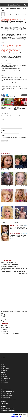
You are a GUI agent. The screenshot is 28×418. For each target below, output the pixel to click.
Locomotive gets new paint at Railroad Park (13, 271)
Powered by (21, 153)
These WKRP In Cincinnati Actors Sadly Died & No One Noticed (6, 204)
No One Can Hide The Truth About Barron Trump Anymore (18, 228)
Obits (4, 366)
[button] (25, 5)
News (4, 359)
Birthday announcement (7, 389)
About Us (4, 374)
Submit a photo (6, 385)
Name (2, 130)
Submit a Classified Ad (7, 395)
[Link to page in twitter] (7, 95)
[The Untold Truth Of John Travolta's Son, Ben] (21, 161)
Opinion (4, 362)
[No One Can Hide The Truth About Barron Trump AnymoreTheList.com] (5, 229)
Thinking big (4, 331)
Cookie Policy (11, 410)
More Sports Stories (22, 335)
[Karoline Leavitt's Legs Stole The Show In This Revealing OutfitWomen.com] (5, 237)
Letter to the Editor (6, 397)
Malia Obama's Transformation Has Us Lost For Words (7, 186)
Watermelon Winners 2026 (6, 108)
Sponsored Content (6, 370)
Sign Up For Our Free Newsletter (9, 399)
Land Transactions (6, 317)
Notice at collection (16, 416)
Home (4, 357)
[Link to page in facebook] (4, 95)
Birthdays (4, 315)
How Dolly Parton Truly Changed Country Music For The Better (6, 221)
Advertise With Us (6, 378)
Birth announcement (7, 387)
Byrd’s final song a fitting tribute (19, 109)
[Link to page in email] (2, 95)
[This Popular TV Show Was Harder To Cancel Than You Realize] (21, 195)
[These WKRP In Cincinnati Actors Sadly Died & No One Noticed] (7, 195)
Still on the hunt (5, 327)
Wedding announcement (8, 393)
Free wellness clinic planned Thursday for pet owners (14, 268)
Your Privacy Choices (20, 414)
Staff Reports (10, 12)
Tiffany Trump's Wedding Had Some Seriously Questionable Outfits (21, 187)
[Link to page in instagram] (7, 404)
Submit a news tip (6, 384)
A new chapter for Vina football (10, 333)
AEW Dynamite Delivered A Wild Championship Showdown (20, 221)
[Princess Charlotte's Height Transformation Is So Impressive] (7, 161)
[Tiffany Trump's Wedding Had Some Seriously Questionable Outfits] (21, 178)
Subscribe (5, 376)
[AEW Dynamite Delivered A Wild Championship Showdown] (21, 212)
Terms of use (5, 382)
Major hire (4, 325)
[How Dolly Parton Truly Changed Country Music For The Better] (7, 212)
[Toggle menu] (2, 4)
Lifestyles (4, 364)
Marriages (4, 319)
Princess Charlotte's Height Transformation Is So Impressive (6, 169)
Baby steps (4, 321)
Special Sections (6, 368)
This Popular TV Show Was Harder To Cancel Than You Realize (20, 204)
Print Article (23, 94)
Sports (4, 360)
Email (2, 132)
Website (3, 135)
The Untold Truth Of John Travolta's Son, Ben (20, 169)
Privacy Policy (5, 410)
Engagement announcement (8, 391)
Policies (4, 380)
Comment (3, 119)
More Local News (23, 273)
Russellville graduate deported (9, 266)
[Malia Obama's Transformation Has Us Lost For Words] (7, 178)
